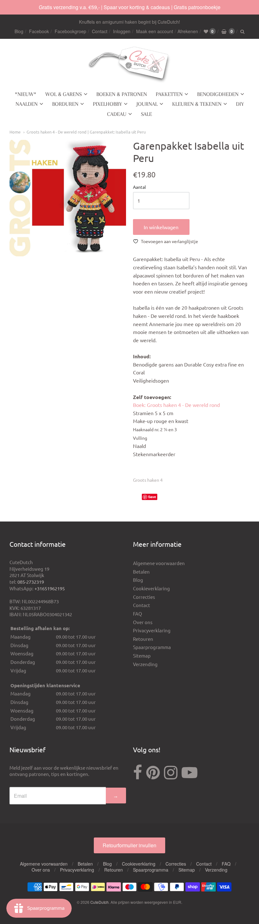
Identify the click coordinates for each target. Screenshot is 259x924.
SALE (146, 114)
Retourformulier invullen (129, 845)
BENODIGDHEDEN (217, 94)
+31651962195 (49, 588)
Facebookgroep (70, 31)
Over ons (143, 622)
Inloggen (121, 31)
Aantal (139, 187)
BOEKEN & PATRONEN (121, 94)
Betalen (141, 572)
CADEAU (116, 114)
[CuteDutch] (129, 65)
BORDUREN (65, 104)
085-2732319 (30, 582)
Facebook (39, 31)
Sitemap (142, 656)
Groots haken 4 (148, 480)
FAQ (137, 614)
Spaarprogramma (152, 647)
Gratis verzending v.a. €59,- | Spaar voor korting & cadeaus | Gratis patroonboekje (129, 7)
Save (152, 496)
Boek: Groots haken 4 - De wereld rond (176, 405)
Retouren (143, 639)
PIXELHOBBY (107, 104)
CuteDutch (99, 902)
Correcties (144, 597)
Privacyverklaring (152, 630)
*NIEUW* (25, 94)
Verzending (145, 664)
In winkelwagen (161, 227)
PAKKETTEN (169, 94)
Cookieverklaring (151, 588)
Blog (19, 31)
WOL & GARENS (63, 94)
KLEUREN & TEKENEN (196, 104)
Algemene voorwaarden (159, 563)
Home (15, 131)
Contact (99, 31)
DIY (240, 104)
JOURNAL (147, 104)
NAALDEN (26, 104)
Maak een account (154, 31)
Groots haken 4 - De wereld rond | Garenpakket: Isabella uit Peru (86, 131)
